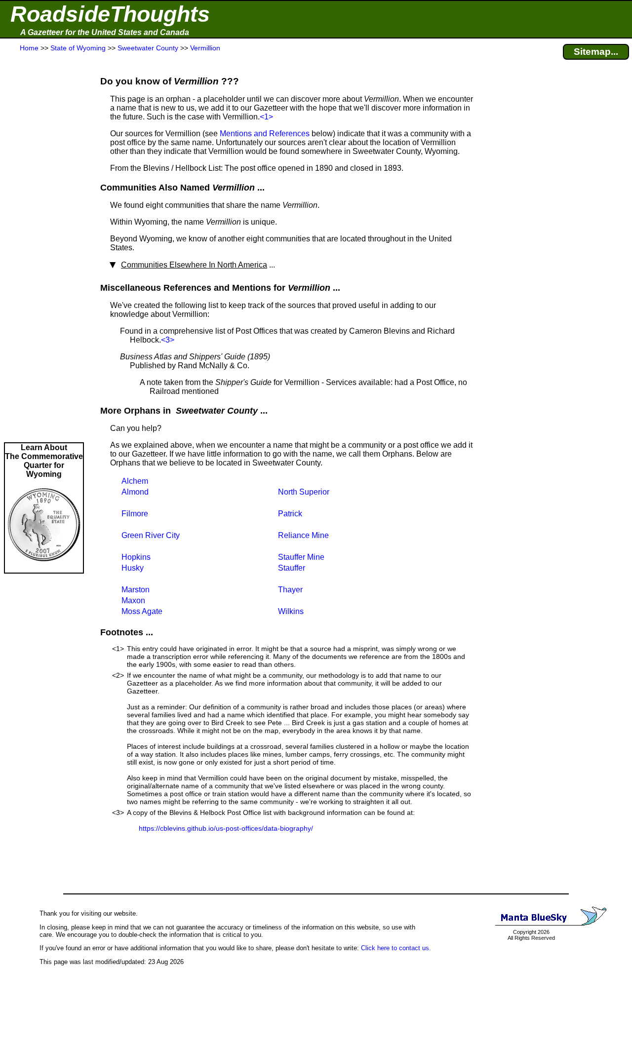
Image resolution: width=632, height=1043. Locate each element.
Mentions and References (265, 133)
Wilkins (291, 611)
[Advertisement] (43, 248)
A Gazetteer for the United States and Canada (104, 32)
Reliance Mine (303, 535)
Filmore (134, 513)
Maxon (133, 600)
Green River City (150, 535)
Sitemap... (596, 51)
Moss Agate (141, 611)
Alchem (134, 481)
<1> (266, 117)
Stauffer (291, 568)
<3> (167, 340)
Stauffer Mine (301, 557)
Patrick (290, 513)
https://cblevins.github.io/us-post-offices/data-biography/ (226, 828)
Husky (132, 568)
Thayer (290, 589)
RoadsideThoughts (110, 14)
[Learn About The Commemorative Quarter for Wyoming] (43, 568)
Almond (135, 492)
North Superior (303, 492)
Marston (135, 589)
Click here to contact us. (396, 948)
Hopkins (136, 557)
